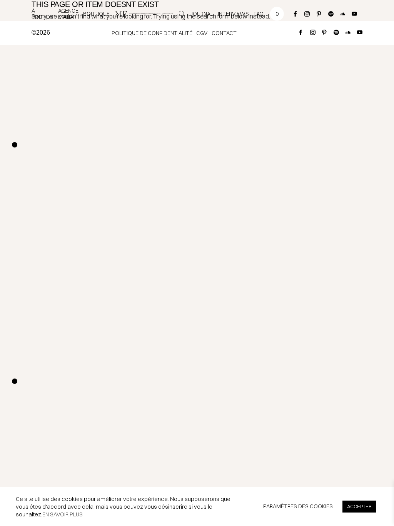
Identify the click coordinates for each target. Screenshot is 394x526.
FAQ (259, 14)
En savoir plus (62, 514)
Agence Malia (68, 14)
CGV (201, 33)
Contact (224, 33)
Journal (201, 14)
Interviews (233, 14)
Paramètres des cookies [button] (298, 506)
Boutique (96, 14)
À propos (42, 14)
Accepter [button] (359, 506)
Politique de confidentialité (152, 33)
